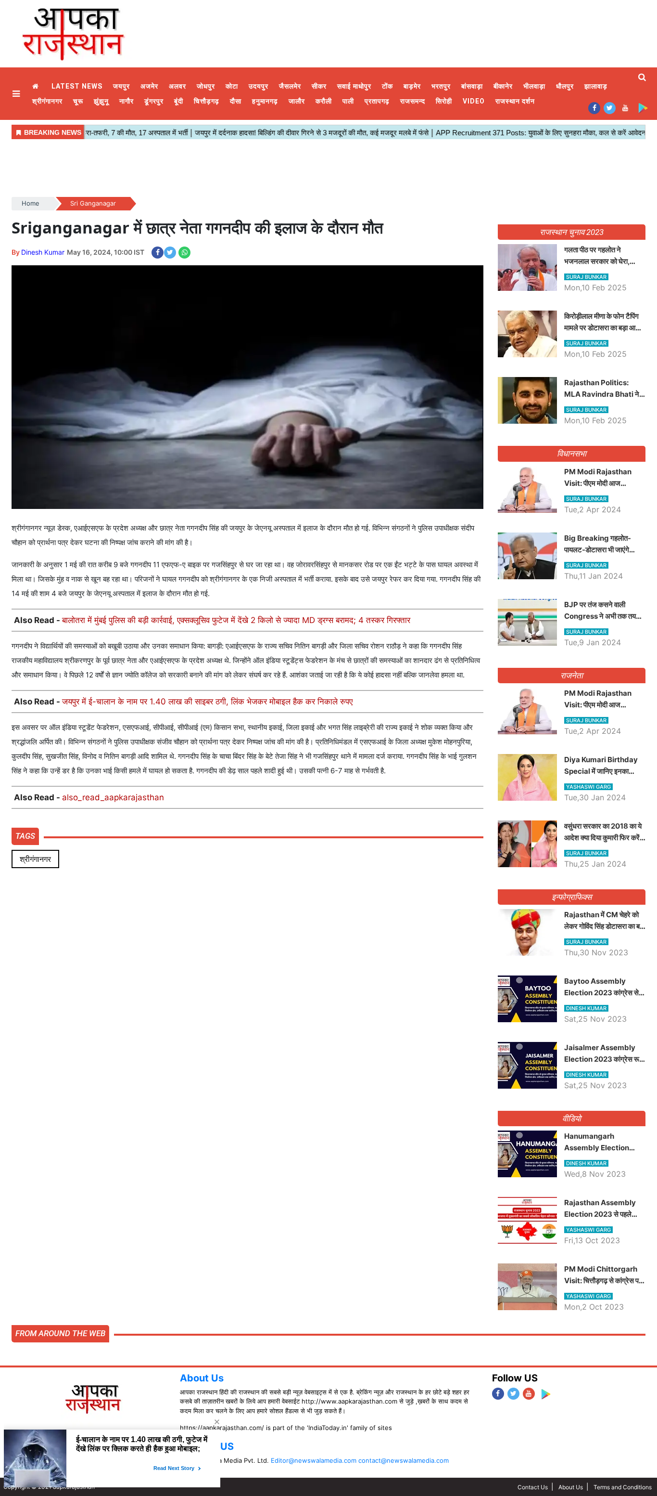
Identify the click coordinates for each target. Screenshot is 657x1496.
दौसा (235, 101)
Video (474, 101)
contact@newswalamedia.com (403, 1460)
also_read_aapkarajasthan (113, 797)
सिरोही (444, 101)
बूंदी (178, 101)
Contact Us (533, 1487)
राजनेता (571, 675)
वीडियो (571, 1118)
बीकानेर (503, 86)
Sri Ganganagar (93, 203)
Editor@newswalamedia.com (313, 1460)
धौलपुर (565, 86)
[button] (17, 93)
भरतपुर (441, 86)
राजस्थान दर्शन (515, 101)
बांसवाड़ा (472, 86)
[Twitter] (610, 108)
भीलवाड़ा (534, 86)
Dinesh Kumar (42, 252)
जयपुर (121, 86)
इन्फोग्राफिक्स (572, 897)
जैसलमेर (290, 86)
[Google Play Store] (643, 108)
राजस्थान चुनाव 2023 (571, 232)
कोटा (232, 86)
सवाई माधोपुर (354, 86)
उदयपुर (258, 86)
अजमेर (149, 86)
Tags (25, 836)
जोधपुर (206, 86)
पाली (348, 101)
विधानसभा (571, 453)
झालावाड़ (595, 86)
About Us (202, 1378)
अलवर (177, 86)
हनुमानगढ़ (265, 101)
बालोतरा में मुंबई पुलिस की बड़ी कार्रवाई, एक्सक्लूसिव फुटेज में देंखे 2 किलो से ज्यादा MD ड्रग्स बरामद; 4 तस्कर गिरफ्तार (236, 620)
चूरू (78, 101)
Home (36, 86)
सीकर (319, 86)
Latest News (76, 86)
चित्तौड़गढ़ (206, 101)
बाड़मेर (412, 86)
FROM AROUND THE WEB (60, 1333)
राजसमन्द (412, 101)
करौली (324, 101)
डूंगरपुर (154, 101)
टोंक (387, 86)
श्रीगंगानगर (47, 101)
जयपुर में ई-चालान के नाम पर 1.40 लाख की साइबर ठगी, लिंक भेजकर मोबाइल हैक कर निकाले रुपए (207, 701)
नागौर (126, 101)
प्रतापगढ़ (377, 101)
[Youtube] (625, 108)
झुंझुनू (101, 101)
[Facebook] (594, 108)
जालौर (297, 101)
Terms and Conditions (623, 1487)
